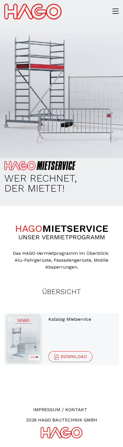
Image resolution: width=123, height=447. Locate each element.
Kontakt (76, 409)
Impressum (46, 409)
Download (73, 356)
